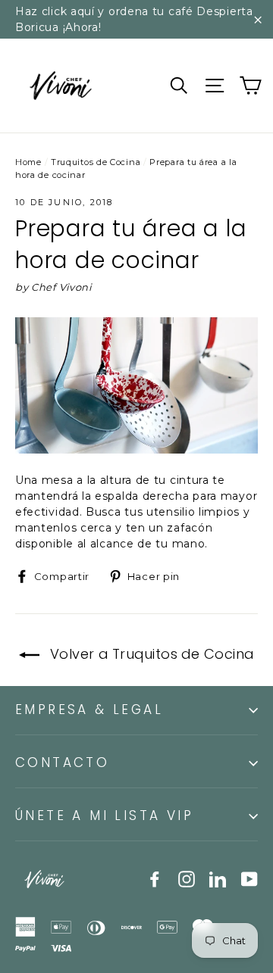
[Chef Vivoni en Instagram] (186, 879)
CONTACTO (62, 762)
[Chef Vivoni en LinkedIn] (217, 879)
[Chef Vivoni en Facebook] (154, 879)
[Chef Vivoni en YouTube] (249, 879)
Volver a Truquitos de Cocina (149, 653)
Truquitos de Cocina (95, 162)
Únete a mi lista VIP (104, 815)
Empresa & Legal (89, 709)
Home (28, 162)
